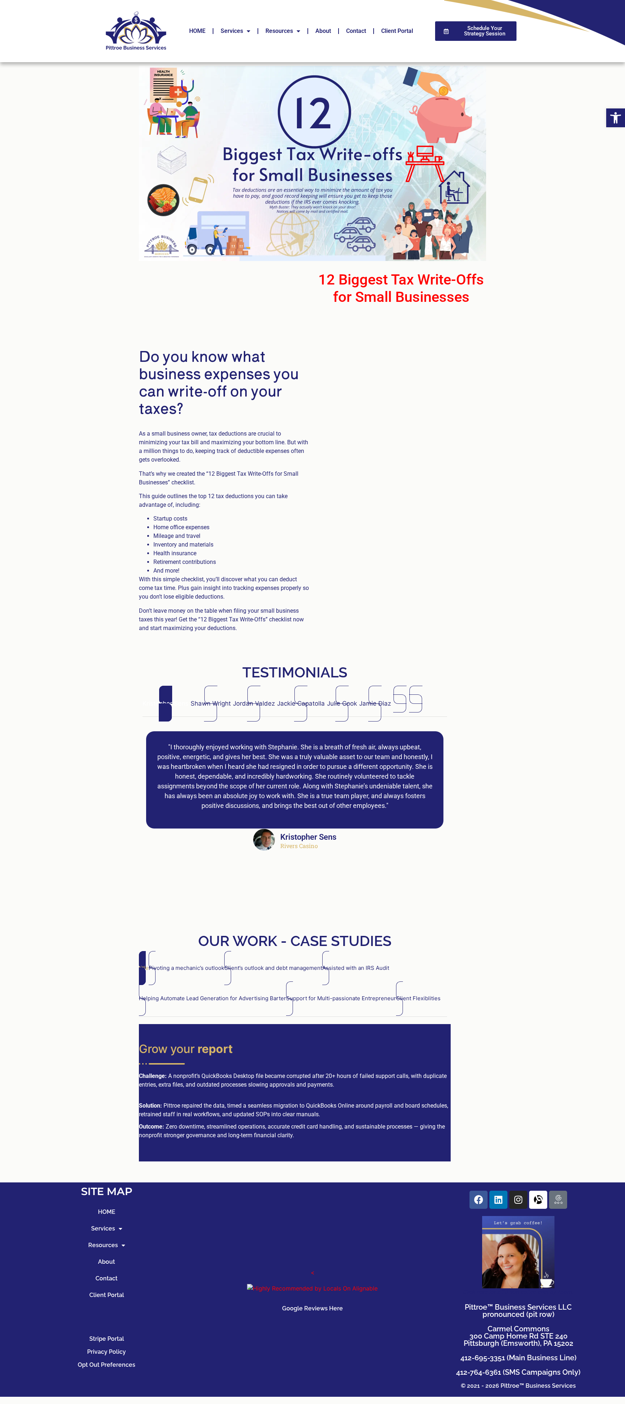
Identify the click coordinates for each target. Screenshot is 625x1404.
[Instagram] (518, 1200)
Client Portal (397, 30)
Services (232, 30)
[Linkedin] (498, 1200)
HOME (197, 30)
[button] (615, 117)
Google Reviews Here (312, 1308)
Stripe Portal (106, 1338)
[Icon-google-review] (558, 1200)
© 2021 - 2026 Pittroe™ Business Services (518, 1385)
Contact (356, 30)
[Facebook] (478, 1200)
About (323, 30)
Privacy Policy (106, 1351)
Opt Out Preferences (106, 1364)
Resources (279, 30)
